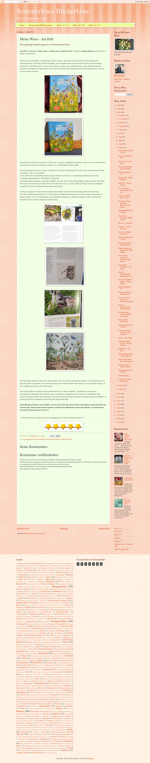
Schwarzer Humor (33, 718)
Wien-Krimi (60, 743)
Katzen (29, 653)
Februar (121, 385)
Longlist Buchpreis (37, 677)
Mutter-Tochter (67, 683)
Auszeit (52, 575)
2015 (119, 422)
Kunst (18, 665)
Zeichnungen (29, 748)
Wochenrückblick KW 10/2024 (125, 326)
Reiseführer (69, 706)
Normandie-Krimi (43, 695)
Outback (62, 699)
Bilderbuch (50, 581)
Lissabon (46, 674)
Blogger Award (23, 587)
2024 (119, 112)
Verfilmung (54, 739)
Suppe (31, 725)
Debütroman (29, 598)
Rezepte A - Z (118, 541)
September (122, 126)
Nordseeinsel (23, 695)
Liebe (27, 672)
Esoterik (69, 610)
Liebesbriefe (47, 672)
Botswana (55, 589)
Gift (27, 633)
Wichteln (45, 743)
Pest (43, 701)
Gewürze (70, 631)
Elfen (60, 605)
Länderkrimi (19, 679)
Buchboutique (45, 591)
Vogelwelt (38, 741)
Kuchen (69, 663)
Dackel (71, 596)
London (27, 677)
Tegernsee (19, 730)
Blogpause (19, 589)
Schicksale (45, 716)
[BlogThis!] (53, 436)
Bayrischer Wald (68, 577)
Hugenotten (57, 642)
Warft (50, 741)
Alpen (35, 568)
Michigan (42, 681)
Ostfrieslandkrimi (43, 699)
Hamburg (66, 635)
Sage (66, 714)
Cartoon (46, 594)
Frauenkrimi (19, 621)
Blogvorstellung (36, 589)
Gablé (44, 624)
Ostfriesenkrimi (20, 699)
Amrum (50, 570)
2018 (119, 411)
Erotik (28, 610)
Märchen (67, 685)
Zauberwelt (19, 748)
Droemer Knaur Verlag (25, 602)
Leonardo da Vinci (35, 670)
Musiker (58, 683)
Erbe (49, 607)
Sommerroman (20, 723)
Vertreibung (21, 741)
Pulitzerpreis (33, 706)
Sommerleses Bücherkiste (53, 10)
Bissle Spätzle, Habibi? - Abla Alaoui (128, 437)
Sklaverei (61, 720)
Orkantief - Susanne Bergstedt (124, 227)
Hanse (45, 637)
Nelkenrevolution (55, 690)
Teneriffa (27, 730)
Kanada (61, 651)
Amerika (29, 570)
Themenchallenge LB (58, 730)
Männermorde (58, 686)
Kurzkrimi (61, 665)
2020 (119, 404)
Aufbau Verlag (61, 572)
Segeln (18, 720)
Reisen (22, 708)
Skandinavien (51, 720)
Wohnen (53, 746)
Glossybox (42, 633)
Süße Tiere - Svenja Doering (124, 184)
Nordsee (70, 692)
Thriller (70, 729)
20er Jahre (29, 563)
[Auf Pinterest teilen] (59, 436)
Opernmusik (67, 697)
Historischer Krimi (56, 640)
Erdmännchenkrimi (58, 607)
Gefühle (56, 626)
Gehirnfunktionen (24, 628)
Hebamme (58, 637)
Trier (72, 734)
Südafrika (55, 725)
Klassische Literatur (36, 656)
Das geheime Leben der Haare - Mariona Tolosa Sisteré (124, 204)
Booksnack (46, 589)
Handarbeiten (28, 637)
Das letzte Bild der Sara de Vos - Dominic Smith (128, 460)
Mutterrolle (19, 686)
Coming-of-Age (33, 596)
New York (33, 692)
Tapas (51, 727)
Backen (22, 577)
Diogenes (70, 598)
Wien (52, 743)
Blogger (71, 584)
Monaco (18, 683)
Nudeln (69, 695)
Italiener (62, 647)
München (41, 688)
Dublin (58, 603)
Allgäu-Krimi (27, 568)
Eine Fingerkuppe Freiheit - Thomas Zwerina (125, 343)
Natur (48, 439)
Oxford (69, 699)
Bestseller (68, 579)
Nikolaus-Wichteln (60, 692)
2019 (119, 408)
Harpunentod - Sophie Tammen (125, 178)
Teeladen (68, 727)
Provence (57, 704)
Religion (31, 708)
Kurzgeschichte (39, 665)
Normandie (32, 695)
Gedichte (30, 626)
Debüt (20, 598)
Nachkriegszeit (51, 688)
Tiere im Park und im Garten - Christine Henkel (125, 281)
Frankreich (49, 618)
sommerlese (121, 76)
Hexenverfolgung (37, 640)
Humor (65, 642)
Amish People (40, 570)
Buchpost (68, 591)
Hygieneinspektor (27, 644)
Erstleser (43, 610)
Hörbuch (37, 644)
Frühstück (31, 624)
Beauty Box (23, 579)
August (121, 130)
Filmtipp (27, 616)
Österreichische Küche (48, 753)
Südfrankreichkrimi (65, 725)
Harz (50, 637)
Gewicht (35, 631)
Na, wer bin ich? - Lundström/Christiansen (125, 190)
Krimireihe (37, 662)
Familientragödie (47, 614)
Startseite (64, 528)
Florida (58, 616)
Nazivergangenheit (42, 690)
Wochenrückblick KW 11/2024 (125, 238)
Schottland (68, 716)
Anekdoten (68, 570)
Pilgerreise (58, 701)
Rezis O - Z (94, 25)
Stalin (61, 723)
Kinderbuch (43, 653)
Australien (32, 575)
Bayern (49, 577)
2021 (119, 401)
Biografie (19, 584)
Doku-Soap (23, 600)
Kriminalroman (22, 662)
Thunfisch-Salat (123, 375)
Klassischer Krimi (49, 656)
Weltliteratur (29, 743)
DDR (58, 596)
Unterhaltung (53, 737)
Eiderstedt (27, 605)
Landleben (34, 667)
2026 (119, 105)
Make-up (61, 679)
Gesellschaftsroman (24, 631)
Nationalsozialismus (65, 688)
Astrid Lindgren (49, 572)
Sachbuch (64, 439)
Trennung (65, 734)
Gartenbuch (51, 624)
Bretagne (21, 591)
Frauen (59, 619)
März (121, 147)
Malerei (18, 681)
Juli (120, 133)
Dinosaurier (61, 598)
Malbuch (68, 679)
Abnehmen (60, 563)
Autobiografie (60, 575)
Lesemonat (47, 669)
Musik (52, 683)
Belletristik (40, 579)
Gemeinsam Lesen (38, 628)
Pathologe (37, 701)
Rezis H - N (78, 25)
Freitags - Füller (44, 621)
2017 (119, 415)
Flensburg (51, 616)
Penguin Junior (55, 439)
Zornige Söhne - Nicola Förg (123, 321)
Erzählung (52, 610)
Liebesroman (68, 672)
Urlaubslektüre (22, 739)
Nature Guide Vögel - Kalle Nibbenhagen (125, 360)
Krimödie (49, 663)
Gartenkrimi (61, 624)
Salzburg (21, 716)
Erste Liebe (36, 610)
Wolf (60, 746)
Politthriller (24, 704)
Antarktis (18, 572)
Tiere (43, 732)
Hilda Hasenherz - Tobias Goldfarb (124, 366)
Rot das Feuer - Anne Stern (125, 162)
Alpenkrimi (43, 568)
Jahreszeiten (32, 649)
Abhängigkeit (50, 563)
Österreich (35, 752)
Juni (120, 137)
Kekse (35, 653)
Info (58, 644)
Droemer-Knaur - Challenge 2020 (123, 545)
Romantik (46, 711)
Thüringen (36, 732)
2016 (119, 418)
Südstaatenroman (29, 727)
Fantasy (56, 614)
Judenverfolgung (66, 649)
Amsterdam (59, 570)
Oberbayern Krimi (30, 697)
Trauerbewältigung (54, 734)
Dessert (37, 598)
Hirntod (46, 640)
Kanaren (68, 651)
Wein (21, 743)
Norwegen (53, 695)
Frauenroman (30, 621)
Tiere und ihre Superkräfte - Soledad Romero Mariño (124, 258)
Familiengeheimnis (46, 612)
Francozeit (40, 619)
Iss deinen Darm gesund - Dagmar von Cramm (124, 314)
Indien (52, 644)
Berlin (48, 579)
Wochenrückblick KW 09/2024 (125, 371)
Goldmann (60, 633)
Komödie (32, 658)
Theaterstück (46, 730)
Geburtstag (21, 626)
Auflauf (71, 572)
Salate (71, 714)
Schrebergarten (20, 718)
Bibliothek (32, 581)
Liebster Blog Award (27, 674)
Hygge (18, 644)
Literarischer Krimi (57, 674)
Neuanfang (66, 690)
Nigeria (51, 692)
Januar (121, 389)
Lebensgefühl (43, 667)
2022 (119, 397)
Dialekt (54, 598)
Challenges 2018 (56, 594)
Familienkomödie (21, 614)
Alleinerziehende (66, 566)
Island (38, 646)
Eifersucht (35, 605)
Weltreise (38, 743)
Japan (57, 649)
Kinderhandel (56, 653)
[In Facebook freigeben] (57, 436)
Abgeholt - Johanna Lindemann (124, 380)
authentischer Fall (59, 748)
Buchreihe (19, 594)
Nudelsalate (19, 697)
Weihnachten (68, 741)
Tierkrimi (52, 732)
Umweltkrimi (34, 737)
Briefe (27, 591)
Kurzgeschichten (51, 665)
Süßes (38, 727)
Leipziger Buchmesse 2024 (125, 157)
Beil (33, 579)
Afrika (41, 566)
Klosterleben (59, 656)
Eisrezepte (53, 605)
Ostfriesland (31, 699)
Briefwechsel (35, 591)
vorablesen (64, 750)
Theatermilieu (36, 730)
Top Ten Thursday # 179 (124, 173)
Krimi (41, 660)
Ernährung (21, 610)
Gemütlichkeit (59, 628)
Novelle (62, 695)
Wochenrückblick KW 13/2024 (125, 151)
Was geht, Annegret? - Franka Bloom (125, 293)
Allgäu (18, 568)
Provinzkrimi (67, 704)
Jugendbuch (20, 651)
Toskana (38, 734)
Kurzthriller (70, 665)
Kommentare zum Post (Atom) (35, 533)
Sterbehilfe (68, 723)
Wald (44, 741)
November (122, 119)
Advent (21, 566)
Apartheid (26, 572)
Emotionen (19, 607)
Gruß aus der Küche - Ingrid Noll (125, 233)
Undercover (44, 737)
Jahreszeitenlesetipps (45, 649)
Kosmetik (40, 658)
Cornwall (43, 596)
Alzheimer (68, 568)
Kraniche (48, 658)
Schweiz (68, 718)
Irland (26, 647)
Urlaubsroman (33, 739)
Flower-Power (67, 616)
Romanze (54, 711)
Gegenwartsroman (67, 626)
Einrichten (44, 605)
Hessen (28, 640)
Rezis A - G (62, 25)
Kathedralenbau (20, 653)
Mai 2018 (53, 679)
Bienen (41, 581)
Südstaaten (19, 727)
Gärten (58, 635)
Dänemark (65, 603)
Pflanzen (49, 701)
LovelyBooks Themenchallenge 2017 (55, 677)
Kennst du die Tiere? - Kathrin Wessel (125, 244)
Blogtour (27, 589)
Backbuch (70, 575)
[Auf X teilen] (55, 436)
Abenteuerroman (39, 563)
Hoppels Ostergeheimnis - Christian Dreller (124, 307)
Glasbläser (33, 633)
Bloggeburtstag (62, 584)
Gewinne (51, 631)
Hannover (38, 637)
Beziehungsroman (21, 581)
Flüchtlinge (19, 619)
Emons (67, 605)
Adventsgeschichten (30, 566)
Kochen (23, 658)
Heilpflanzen (67, 637)
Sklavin (69, 720)
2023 (119, 393)
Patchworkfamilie (27, 701)
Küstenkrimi (23, 667)
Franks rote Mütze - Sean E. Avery (124, 197)
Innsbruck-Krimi (66, 644)
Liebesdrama (57, 672)
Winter (18, 746)
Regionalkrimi (45, 706)
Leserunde (68, 670)
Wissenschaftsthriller (42, 746)
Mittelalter (61, 681)
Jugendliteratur (41, 651)
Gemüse (49, 628)
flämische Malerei (24, 750)
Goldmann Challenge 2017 (36, 635)
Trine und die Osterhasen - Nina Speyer (125, 267)
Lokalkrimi (19, 677)
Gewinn (42, 631)
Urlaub (62, 737)
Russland (18, 714)
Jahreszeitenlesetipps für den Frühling (125, 168)
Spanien (30, 723)
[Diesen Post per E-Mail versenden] (50, 436)
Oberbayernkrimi (42, 697)
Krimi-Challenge (53, 660)
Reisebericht (59, 706)
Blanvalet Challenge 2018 (127, 502)
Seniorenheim (40, 720)
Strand (25, 725)
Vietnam (29, 741)
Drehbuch (43, 600)
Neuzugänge (21, 692)
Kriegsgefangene (23, 660)
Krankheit (56, 658)
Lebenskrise (53, 667)
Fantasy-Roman (67, 614)
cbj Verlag (69, 748)
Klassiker (24, 656)
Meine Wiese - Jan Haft (124, 349)
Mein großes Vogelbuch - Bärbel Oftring (125, 218)
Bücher (34, 594)
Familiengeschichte (62, 612)
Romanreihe (35, 711)
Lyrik (69, 677)
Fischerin (42, 616)
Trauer (45, 734)
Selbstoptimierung (28, 720)
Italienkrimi (70, 647)
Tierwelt (60, 732)
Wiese (70, 439)
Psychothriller (21, 706)
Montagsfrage (40, 683)
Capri (40, 594)
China (71, 594)
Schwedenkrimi (58, 718)
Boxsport (70, 589)
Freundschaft (20, 624)
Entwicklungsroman (40, 607)
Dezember (122, 115)
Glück (52, 633)
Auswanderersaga (42, 575)
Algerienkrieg (55, 566)
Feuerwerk (19, 616)
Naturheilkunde (20, 690)
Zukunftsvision (39, 748)
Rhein (69, 708)
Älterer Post (104, 528)
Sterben (18, 725)
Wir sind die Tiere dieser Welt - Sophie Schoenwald (125, 299)
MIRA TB (38, 679)
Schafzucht (36, 716)
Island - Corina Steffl (125, 338)
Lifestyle (38, 674)
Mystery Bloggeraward (38, 686)
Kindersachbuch (40, 439)
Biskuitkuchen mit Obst (32, 584)
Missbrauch (51, 681)
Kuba (63, 663)
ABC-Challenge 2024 (121, 549)
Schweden (46, 718)
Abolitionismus (69, 563)
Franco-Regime (30, 619)
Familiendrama (31, 612)
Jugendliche (31, 651)
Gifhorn (21, 633)
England (27, 607)
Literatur (68, 674)
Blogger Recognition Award (40, 587)
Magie (46, 679)
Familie (18, 612)
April (121, 144)
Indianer (45, 644)
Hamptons (19, 637)
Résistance (26, 714)
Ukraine (26, 737)
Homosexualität (47, 642)
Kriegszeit (33, 660)
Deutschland (45, 598)
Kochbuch (69, 655)
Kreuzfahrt (64, 658)
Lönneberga (29, 679)
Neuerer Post (23, 528)
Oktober (122, 122)
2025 (119, 109)
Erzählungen (60, 610)
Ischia (31, 647)
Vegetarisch (43, 739)
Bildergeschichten (66, 581)
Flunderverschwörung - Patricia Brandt (125, 355)
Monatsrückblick (28, 683)
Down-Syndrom (33, 600)
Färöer (38, 624)
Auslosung (21, 575)
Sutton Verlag (39, 725)
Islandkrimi (46, 647)
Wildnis (69, 743)
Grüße (51, 635)
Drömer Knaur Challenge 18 (46, 603)
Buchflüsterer (58, 591)
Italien (54, 646)
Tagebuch (45, 727)
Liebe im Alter (37, 672)
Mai (120, 140)
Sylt (47, 725)
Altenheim (53, 568)
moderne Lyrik (53, 750)
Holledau (29, 642)
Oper (60, 697)
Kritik (57, 663)
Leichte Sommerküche (65, 667)
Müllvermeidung (31, 688)
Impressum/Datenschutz (40, 25)
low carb (44, 750)
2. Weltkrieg (19, 563)
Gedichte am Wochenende (44, 626)
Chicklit (65, 594)
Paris (17, 701)
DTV (64, 596)
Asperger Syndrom (37, 572)
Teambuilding (60, 727)
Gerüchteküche (69, 628)
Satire (28, 716)
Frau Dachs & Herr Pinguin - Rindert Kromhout (124, 332)
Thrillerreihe (25, 732)
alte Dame (49, 748)
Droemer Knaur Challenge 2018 (59, 600)
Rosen (61, 711)
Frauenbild (68, 619)
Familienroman (34, 614)
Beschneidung (58, 579)
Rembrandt (40, 708)
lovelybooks (35, 750)
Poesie (65, 701)
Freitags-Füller (59, 621)
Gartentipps (70, 624)
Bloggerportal (29, 439)
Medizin (34, 681)
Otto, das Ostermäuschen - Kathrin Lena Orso (125, 274)
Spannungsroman (40, 723)
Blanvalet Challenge (48, 584)
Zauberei (68, 746)
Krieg (71, 658)
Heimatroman (20, 640)
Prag (40, 704)
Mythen (49, 686)
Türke (20, 737)
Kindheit (65, 653)
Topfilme (31, 734)
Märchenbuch (20, 688)
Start (22, 25)
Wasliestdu (57, 741)
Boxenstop (63, 589)
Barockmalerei (40, 577)
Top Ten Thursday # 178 (124, 288)
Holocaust (37, 642)
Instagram (117, 538)
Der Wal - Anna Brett (125, 223)
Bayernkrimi (58, 577)
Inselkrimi (19, 647)
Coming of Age (22, 596)
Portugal (33, 704)
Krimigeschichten (66, 660)
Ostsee (53, 699)
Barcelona (31, 577)
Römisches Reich (36, 714)
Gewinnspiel (60, 631)
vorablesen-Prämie (22, 752)
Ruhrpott (68, 711)
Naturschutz (31, 690)
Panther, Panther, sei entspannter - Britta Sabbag (125, 250)
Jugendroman (52, 651)
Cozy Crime (51, 596)
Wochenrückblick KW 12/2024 (125, 211)
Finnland (35, 616)
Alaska (47, 566)
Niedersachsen (42, 692)
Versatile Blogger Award (66, 739)
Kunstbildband (28, 665)
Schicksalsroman (57, 716)
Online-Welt (53, 697)
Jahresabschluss (22, 649)
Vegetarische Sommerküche (128, 480)
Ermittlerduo (69, 607)
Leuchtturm (19, 672)
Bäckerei (27, 594)
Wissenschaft (29, 746)
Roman (20, 711)
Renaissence (49, 708)
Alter (60, 568)
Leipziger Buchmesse (22, 670)
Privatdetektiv (48, 704)
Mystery (27, 686)
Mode (68, 681)
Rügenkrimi (46, 714)
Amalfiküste (19, 570)
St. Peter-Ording (52, 723)
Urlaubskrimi (69, 737)
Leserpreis (59, 670)
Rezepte (59, 708)
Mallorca (26, 681)
